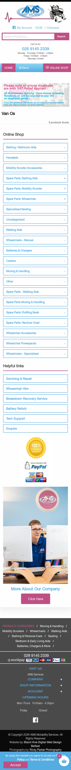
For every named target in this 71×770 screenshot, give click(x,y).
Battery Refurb (16, 408)
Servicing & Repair (19, 378)
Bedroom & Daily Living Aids (33, 641)
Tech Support (15, 418)
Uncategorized (15, 219)
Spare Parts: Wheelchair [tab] (21, 198)
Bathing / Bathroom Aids (21, 147)
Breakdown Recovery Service (26, 398)
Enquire (11, 428)
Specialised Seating (18, 209)
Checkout (53, 27)
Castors (11, 260)
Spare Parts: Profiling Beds (22, 312)
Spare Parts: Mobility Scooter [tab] (24, 188)
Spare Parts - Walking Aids (22, 291)
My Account (25, 27)
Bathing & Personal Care (27, 636)
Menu (25, 67)
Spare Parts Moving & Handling (25, 302)
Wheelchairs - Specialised (22, 353)
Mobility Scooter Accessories (24, 167)
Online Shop (59, 67)
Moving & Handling (18, 271)
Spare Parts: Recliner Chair (23, 322)
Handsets (12, 157)
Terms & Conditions (42, 759)
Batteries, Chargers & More (33, 646)
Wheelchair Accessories (21, 333)
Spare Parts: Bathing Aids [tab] (22, 178)
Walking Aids (14, 229)
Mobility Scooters (13, 631)
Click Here (35, 599)
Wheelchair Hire (17, 388)
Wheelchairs (37, 631)
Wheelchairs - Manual (19, 240)
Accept (15, 765)
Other (9, 281)
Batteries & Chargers (19, 250)
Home (8, 67)
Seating (53, 636)
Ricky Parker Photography (46, 749)
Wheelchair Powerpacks (21, 343)
